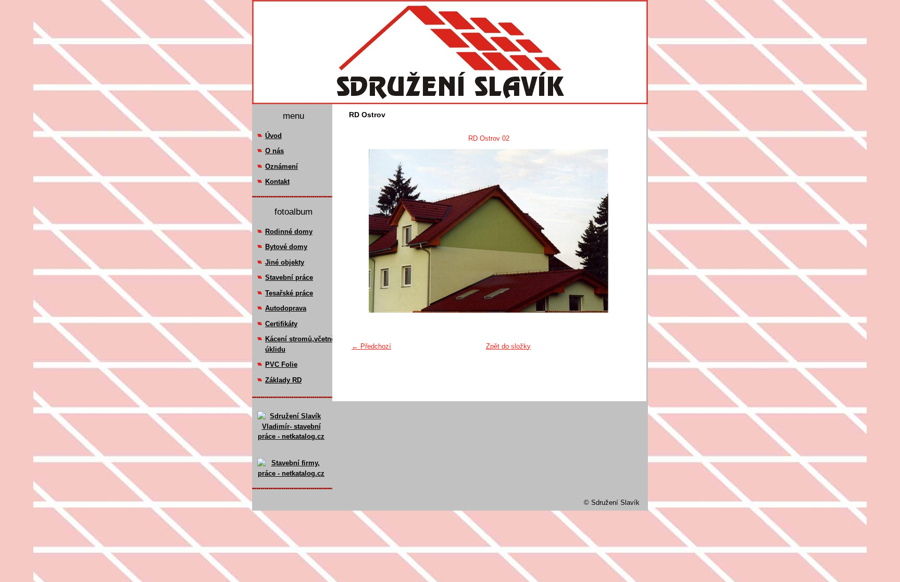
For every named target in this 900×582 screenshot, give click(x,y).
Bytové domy (286, 247)
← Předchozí (371, 346)
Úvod (273, 136)
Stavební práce (289, 277)
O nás (274, 151)
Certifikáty (281, 324)
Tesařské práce (289, 293)
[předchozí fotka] (363, 231)
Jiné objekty (284, 262)
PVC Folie (281, 364)
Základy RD (283, 380)
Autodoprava (285, 308)
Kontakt (277, 181)
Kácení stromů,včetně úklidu (300, 344)
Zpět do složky (508, 346)
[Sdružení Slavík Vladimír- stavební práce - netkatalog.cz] (291, 434)
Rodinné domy (288, 232)
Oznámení (281, 166)
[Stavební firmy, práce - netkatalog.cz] (291, 468)
